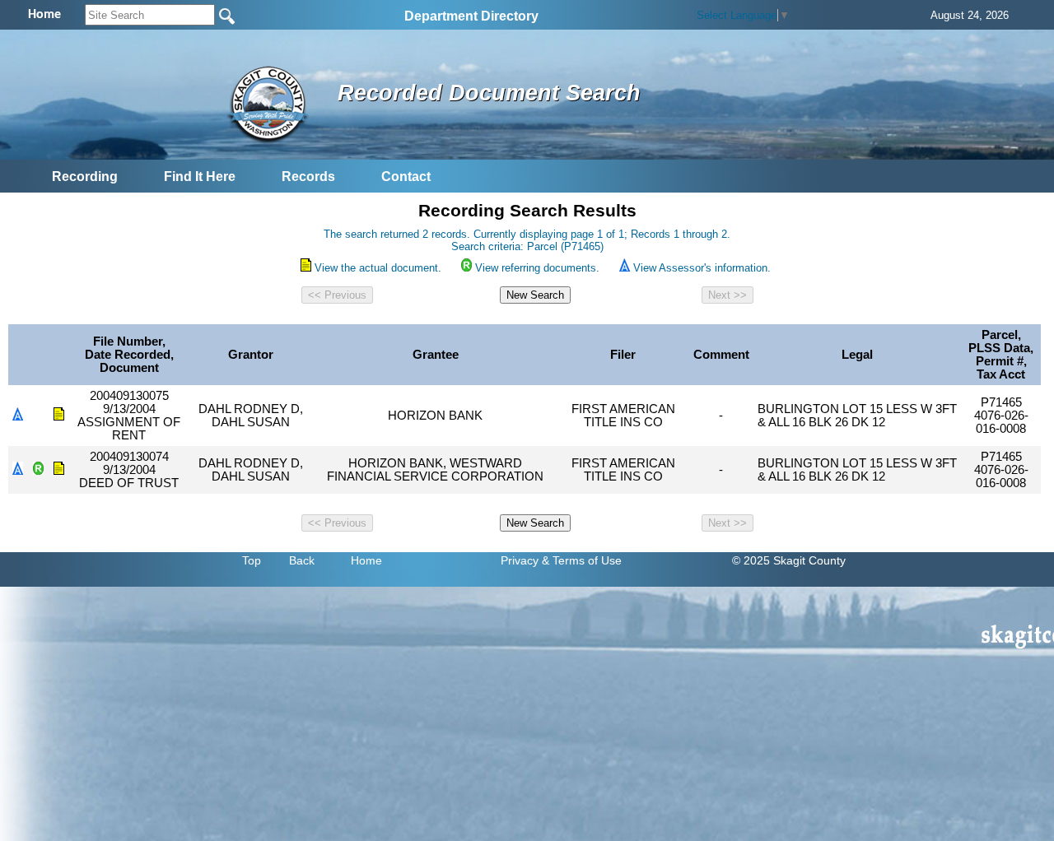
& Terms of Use (582, 560)
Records (308, 177)
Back (302, 560)
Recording (85, 177)
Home (366, 560)
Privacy (520, 560)
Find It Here (200, 177)
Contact (406, 177)
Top (251, 560)
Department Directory (471, 16)
